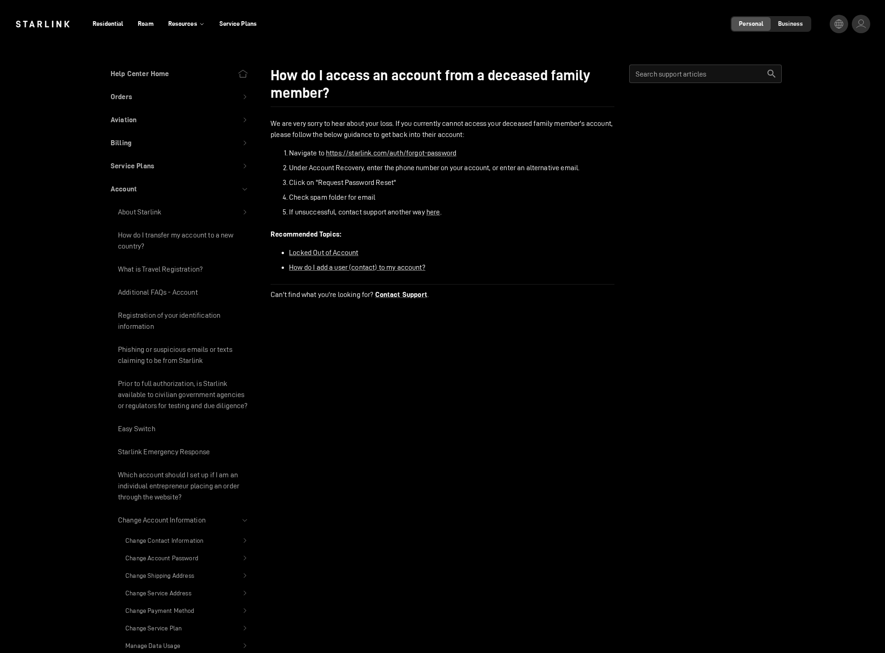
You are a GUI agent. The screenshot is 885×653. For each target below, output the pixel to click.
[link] (43, 24)
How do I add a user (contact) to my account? (357, 267)
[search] (771, 74)
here (433, 212)
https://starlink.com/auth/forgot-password (391, 153)
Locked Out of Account (323, 252)
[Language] (839, 24)
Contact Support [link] (401, 294)
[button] (179, 97)
